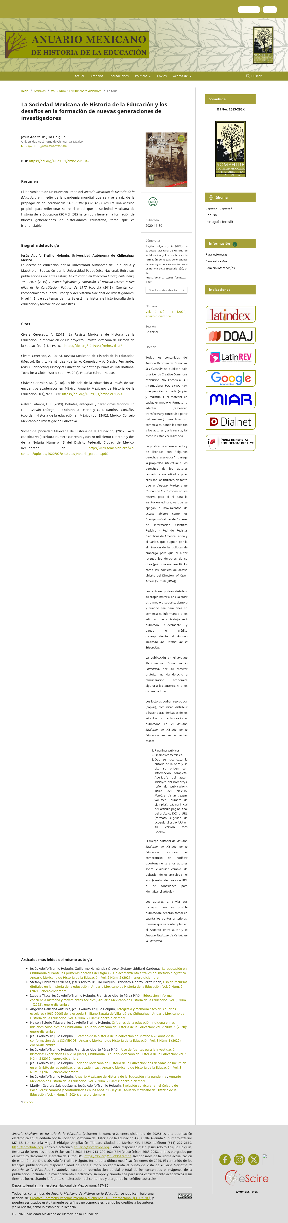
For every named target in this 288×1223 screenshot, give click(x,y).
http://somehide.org (27, 1147)
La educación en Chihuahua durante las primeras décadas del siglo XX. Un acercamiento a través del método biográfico (108, 970)
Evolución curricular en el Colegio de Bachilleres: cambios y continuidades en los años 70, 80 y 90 (104, 1087)
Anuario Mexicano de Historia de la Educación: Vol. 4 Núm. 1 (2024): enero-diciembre (103, 1092)
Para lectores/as (216, 254)
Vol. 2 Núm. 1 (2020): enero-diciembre (76, 91)
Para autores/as (216, 261)
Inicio (24, 91)
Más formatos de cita (163, 290)
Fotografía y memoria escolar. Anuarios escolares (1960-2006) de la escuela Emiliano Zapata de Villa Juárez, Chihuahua (103, 1011)
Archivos (96, 76)
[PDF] (153, 201)
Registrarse (249, 9)
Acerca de (181, 76)
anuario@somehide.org (91, 1147)
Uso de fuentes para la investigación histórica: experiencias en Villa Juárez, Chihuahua (103, 1051)
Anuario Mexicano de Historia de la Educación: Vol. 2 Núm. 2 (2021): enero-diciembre (94, 977)
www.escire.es (247, 1191)
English (211, 215)
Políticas (141, 76)
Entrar (269, 9)
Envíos (162, 76)
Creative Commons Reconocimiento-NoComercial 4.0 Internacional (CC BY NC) (90, 1198)
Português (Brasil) (219, 222)
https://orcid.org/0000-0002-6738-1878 (44, 146)
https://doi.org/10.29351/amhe (107, 1156)
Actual (79, 76)
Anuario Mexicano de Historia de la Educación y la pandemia (121, 1076)
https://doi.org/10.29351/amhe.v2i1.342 (59, 161)
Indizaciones (119, 76)
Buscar (256, 76)
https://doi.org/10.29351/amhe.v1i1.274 (92, 394)
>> (31, 1102)
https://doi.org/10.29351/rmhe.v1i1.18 (93, 345)
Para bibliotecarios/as (220, 268)
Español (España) (219, 208)
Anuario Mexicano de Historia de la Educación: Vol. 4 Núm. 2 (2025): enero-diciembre (107, 1015)
